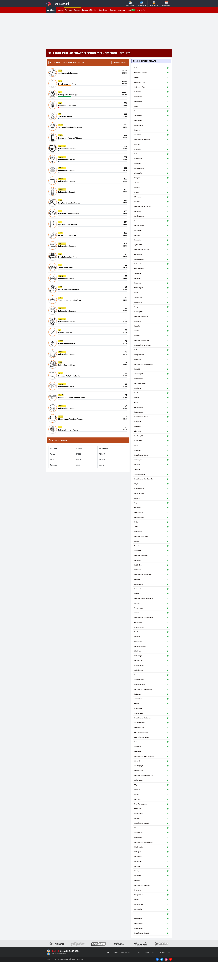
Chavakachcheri (139, 517)
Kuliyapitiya (138, 661)
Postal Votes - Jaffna (141, 536)
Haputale (137, 818)
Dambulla (137, 321)
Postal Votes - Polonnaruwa (143, 775)
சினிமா (113, 10)
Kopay (136, 503)
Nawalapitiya (138, 312)
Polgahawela (138, 670)
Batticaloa (137, 565)
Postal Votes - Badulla (141, 823)
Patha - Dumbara (140, 264)
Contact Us (125, 952)
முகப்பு (60, 10)
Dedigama (137, 890)
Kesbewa (137, 130)
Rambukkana (138, 904)
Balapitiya (137, 369)
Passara (137, 790)
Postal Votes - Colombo (142, 140)
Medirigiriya (138, 766)
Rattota (137, 336)
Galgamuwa (138, 622)
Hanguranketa (139, 355)
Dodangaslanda (139, 684)
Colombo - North (140, 68)
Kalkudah (137, 560)
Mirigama (137, 163)
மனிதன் (121, 10)
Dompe (136, 192)
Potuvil (136, 594)
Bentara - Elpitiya (140, 383)
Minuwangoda (139, 168)
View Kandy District (119, 62)
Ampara (137, 579)
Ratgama (137, 398)
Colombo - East (139, 82)
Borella (136, 77)
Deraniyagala (138, 928)
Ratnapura (137, 852)
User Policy (137, 952)
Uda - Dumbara (139, 269)
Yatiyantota (138, 919)
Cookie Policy (150, 952)
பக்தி (130, 10)
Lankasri (64, 959)
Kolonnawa (138, 101)
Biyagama (137, 197)
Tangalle (137, 469)
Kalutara (137, 235)
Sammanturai (138, 584)
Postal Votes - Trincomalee (143, 618)
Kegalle (136, 900)
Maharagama (138, 125)
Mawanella (138, 909)
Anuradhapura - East (141, 732)
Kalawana (137, 876)
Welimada (137, 809)
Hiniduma (137, 388)
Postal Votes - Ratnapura (142, 885)
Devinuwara (138, 441)
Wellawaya (138, 837)
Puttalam (137, 694)
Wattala (137, 144)
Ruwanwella (138, 923)
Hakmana (137, 426)
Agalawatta (138, 245)
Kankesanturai (139, 493)
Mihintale (137, 747)
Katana (136, 154)
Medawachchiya (139, 723)
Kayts (136, 484)
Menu (52, 10)
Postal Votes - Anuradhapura (144, 756)
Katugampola (138, 656)
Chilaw (136, 704)
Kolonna (137, 880)
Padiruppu (137, 570)
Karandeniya (138, 379)
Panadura (137, 211)
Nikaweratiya (139, 627)
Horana (136, 221)
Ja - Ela (136, 183)
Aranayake (138, 914)
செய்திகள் (130, 5)
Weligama (137, 450)
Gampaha (137, 178)
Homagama (138, 120)
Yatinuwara (138, 297)
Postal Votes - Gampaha (142, 206)
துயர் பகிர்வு (154, 5)
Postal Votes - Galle (141, 417)
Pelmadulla (138, 857)
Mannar (137, 541)
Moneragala (138, 833)
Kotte (136, 106)
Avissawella (138, 116)
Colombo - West (139, 87)
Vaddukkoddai (139, 488)
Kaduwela (137, 111)
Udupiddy (137, 508)
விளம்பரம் (142, 5)
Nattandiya (138, 708)
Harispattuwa (139, 259)
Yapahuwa (137, 632)
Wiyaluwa (137, 785)
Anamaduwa (138, 699)
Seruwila (137, 603)
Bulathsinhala (139, 226)
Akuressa (137, 431)
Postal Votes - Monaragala (143, 842)
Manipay (137, 498)
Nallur (136, 522)
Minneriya (137, 761)
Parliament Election (72, 10)
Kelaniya (137, 202)
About (115, 952)
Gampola (137, 307)
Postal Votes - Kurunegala (143, 689)
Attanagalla (138, 173)
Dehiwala (137, 92)
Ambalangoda (139, 374)
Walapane (137, 359)
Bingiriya (137, 651)
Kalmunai (137, 589)
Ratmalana (138, 97)
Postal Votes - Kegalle (141, 933)
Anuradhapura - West (141, 737)
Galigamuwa (138, 895)
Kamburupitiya (139, 436)
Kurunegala (138, 675)
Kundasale (137, 278)
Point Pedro (138, 512)
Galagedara (138, 254)
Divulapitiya (138, 159)
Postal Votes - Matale (141, 340)
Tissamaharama (139, 474)
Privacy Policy (165, 952)
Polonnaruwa (138, 770)
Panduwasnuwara (140, 646)
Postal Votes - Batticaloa (142, 575)
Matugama (137, 230)
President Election (89, 10)
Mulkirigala (138, 460)
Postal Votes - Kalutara (142, 249)
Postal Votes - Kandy (141, 316)
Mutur (136, 613)
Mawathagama (139, 680)
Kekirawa (137, 751)
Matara (136, 445)
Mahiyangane (138, 780)
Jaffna (136, 527)
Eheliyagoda (138, 847)
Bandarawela (138, 814)
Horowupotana (139, 727)
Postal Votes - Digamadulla (143, 598)
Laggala (137, 326)
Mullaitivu (137, 551)
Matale (136, 331)
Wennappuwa (138, 713)
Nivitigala (137, 871)
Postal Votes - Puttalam (142, 718)
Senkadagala (138, 288)
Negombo (137, 149)
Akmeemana (138, 407)
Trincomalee (138, 608)
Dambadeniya (139, 665)
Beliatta (137, 465)
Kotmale (137, 350)
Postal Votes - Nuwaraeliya (143, 364)
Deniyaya (137, 422)
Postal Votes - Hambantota (143, 479)
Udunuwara (138, 302)
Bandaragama (139, 216)
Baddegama (138, 393)
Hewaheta (137, 283)
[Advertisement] (109, 31)
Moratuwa (137, 135)
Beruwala (137, 240)
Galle (136, 402)
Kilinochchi (138, 531)
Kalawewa (137, 742)
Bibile (136, 828)
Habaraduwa (138, 412)
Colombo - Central (140, 73)
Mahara (137, 187)
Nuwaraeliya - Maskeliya (142, 345)
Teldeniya (137, 273)
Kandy (136, 293)
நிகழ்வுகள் (166, 5)
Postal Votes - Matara (141, 455)
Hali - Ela (137, 799)
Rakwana (137, 866)
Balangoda (137, 861)
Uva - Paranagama (140, 804)
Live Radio (141, 10)
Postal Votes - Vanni (141, 555)
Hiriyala (137, 637)
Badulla (136, 794)
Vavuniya (137, 546)
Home (108, 952)
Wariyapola (138, 641)
